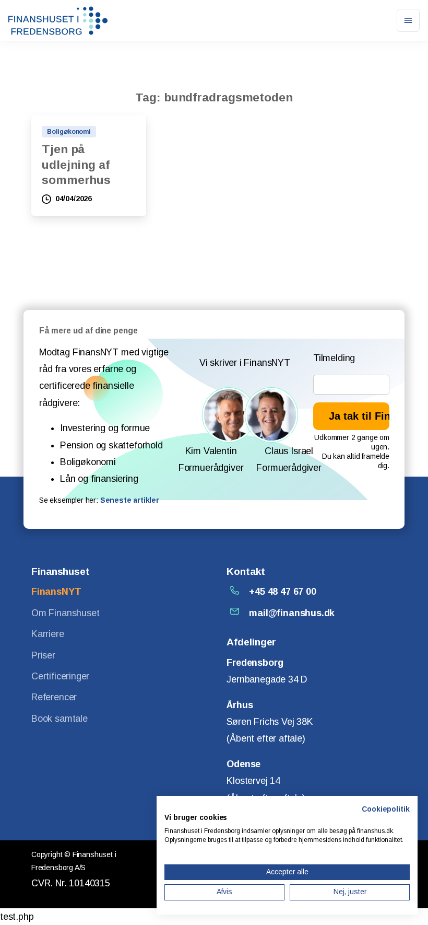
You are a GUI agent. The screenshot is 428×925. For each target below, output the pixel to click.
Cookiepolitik (386, 809)
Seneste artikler (129, 500)
